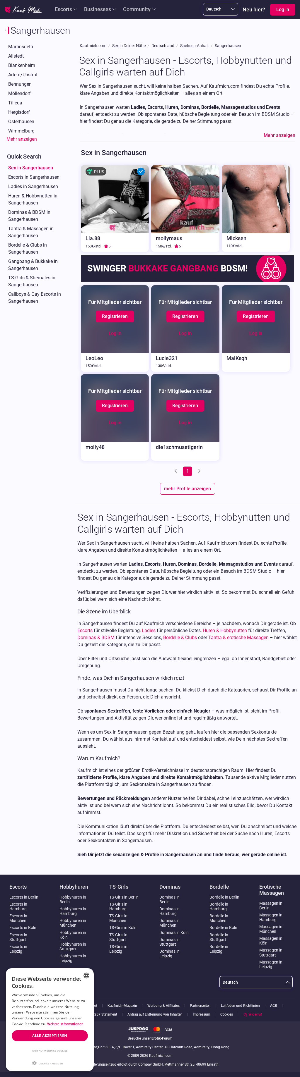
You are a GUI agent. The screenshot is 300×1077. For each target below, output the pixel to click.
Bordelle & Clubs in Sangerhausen (27, 248)
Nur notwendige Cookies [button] (49, 1050)
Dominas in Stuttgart (169, 942)
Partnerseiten (200, 1006)
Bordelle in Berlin (224, 897)
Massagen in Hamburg (270, 917)
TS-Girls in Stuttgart (118, 937)
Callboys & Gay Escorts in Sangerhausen (34, 297)
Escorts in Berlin (23, 897)
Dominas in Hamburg (169, 911)
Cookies (226, 1014)
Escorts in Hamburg (18, 906)
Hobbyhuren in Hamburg (72, 911)
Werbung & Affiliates (163, 1006)
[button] (50, 1062)
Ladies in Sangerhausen (33, 186)
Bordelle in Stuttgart (218, 937)
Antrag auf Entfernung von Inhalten (155, 1014)
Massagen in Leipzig (270, 964)
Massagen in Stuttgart (270, 952)
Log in (114, 333)
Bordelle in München (218, 918)
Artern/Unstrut (23, 75)
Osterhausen (21, 121)
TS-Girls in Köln (123, 927)
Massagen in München (270, 929)
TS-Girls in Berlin (124, 897)
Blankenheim (21, 65)
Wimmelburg (21, 131)
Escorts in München (18, 918)
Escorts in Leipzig (18, 949)
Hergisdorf (19, 112)
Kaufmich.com (93, 45)
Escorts (63, 9)
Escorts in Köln (22, 927)
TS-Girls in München (118, 918)
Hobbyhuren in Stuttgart (72, 946)
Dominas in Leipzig (169, 953)
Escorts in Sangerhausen (33, 177)
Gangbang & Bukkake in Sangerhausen (33, 265)
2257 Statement (104, 1014)
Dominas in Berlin (169, 899)
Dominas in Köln (174, 932)
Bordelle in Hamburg (218, 906)
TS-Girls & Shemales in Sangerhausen (31, 281)
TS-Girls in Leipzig (118, 949)
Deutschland (162, 45)
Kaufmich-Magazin (122, 1006)
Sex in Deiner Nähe (129, 45)
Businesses (97, 9)
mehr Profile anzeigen (187, 488)
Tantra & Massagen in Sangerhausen (31, 232)
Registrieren (115, 316)
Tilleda (15, 103)
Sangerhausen (228, 45)
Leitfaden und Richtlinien (240, 1006)
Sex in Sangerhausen (30, 168)
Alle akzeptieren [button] (49, 1035)
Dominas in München (169, 923)
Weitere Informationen (65, 1024)
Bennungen (20, 84)
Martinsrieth (20, 46)
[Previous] (176, 471)
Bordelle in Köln (223, 927)
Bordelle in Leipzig (218, 949)
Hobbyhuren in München (72, 923)
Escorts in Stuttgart (18, 937)
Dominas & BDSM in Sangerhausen (29, 215)
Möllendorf (19, 93)
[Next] (198, 471)
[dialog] (50, 1019)
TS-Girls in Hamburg (118, 906)
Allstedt (16, 56)
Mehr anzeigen (21, 139)
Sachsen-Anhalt (194, 45)
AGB (273, 1006)
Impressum (201, 1014)
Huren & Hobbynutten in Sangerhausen (32, 199)
